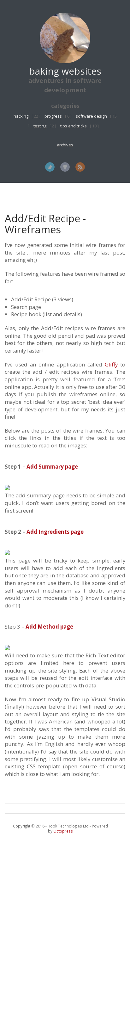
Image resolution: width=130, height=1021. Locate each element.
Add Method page (49, 626)
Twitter (50, 167)
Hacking (21, 116)
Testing (39, 126)
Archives (65, 145)
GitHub (65, 167)
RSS (80, 167)
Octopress (63, 830)
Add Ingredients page (55, 531)
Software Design (91, 116)
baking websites (65, 71)
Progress (53, 116)
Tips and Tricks (73, 126)
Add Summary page (52, 466)
